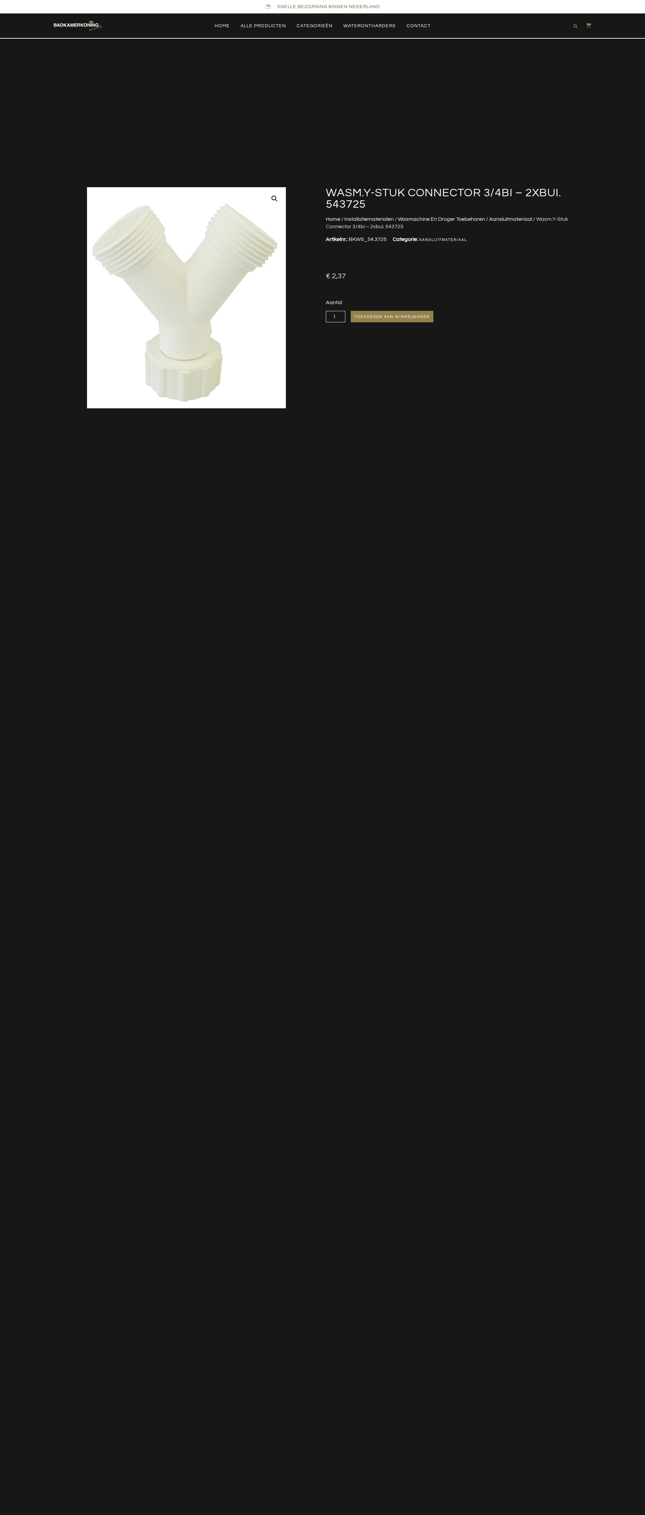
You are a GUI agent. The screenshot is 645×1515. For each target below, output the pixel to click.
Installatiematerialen (369, 219)
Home (222, 26)
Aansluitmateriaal (510, 219)
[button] (575, 26)
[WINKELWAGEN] (585, 25)
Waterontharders (369, 26)
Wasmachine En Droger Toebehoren (441, 219)
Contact (418, 26)
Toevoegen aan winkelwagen (392, 316)
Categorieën (315, 26)
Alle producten (263, 26)
